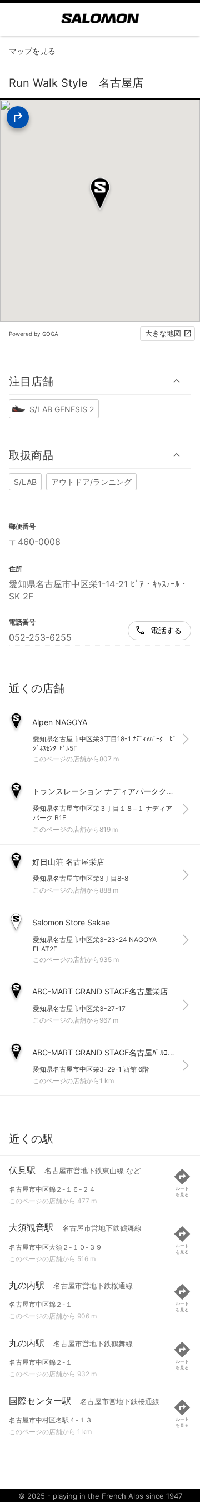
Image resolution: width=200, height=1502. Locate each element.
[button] (100, 381)
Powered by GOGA (33, 333)
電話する (166, 630)
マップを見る (32, 51)
